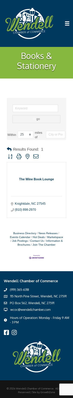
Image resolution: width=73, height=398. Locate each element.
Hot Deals (39, 237)
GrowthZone (47, 392)
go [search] (38, 119)
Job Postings (20, 240)
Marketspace (55, 237)
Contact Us (37, 240)
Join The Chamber (44, 244)
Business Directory (24, 233)
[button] (9, 149)
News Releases (48, 233)
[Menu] (67, 23)
